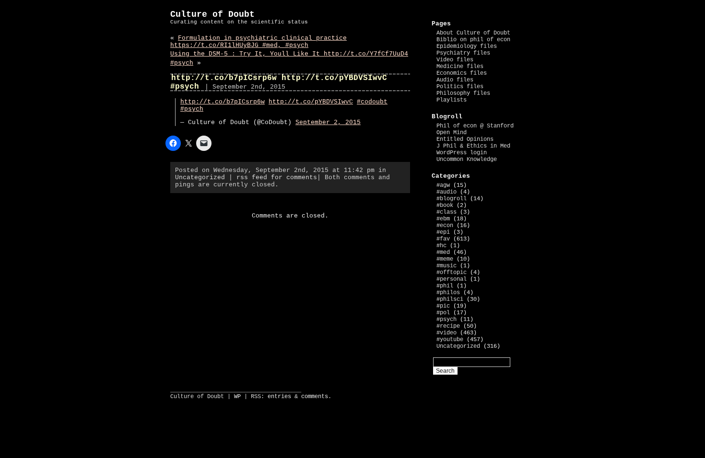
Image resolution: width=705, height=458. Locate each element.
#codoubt (372, 101)
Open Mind (451, 132)
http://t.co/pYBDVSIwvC (311, 101)
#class (446, 212)
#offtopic (451, 272)
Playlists (451, 100)
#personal (451, 279)
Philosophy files (463, 93)
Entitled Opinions (465, 139)
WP (237, 396)
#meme (444, 259)
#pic (443, 306)
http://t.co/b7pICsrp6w (222, 101)
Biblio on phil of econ (473, 39)
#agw (443, 185)
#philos (448, 292)
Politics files (459, 86)
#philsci (449, 299)
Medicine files (459, 66)
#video (446, 333)
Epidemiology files (466, 46)
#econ (444, 225)
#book (444, 205)
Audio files (454, 80)
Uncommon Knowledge (466, 159)
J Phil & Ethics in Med (473, 146)
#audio (446, 192)
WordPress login (461, 152)
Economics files (461, 73)
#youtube (449, 339)
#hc (441, 245)
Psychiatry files (463, 53)
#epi (443, 232)
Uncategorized (200, 177)
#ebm (443, 219)
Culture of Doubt (212, 14)
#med (443, 252)
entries (279, 396)
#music (446, 266)
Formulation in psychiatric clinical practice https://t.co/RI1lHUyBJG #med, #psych (258, 41)
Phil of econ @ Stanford (475, 126)
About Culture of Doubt (473, 33)
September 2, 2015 (328, 122)
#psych (191, 109)
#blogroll (451, 198)
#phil (444, 286)
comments (314, 396)
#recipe (448, 326)
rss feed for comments (276, 177)
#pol (443, 312)
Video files (454, 60)
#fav (443, 239)
